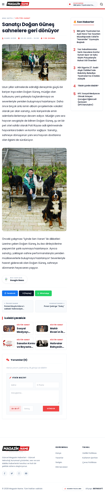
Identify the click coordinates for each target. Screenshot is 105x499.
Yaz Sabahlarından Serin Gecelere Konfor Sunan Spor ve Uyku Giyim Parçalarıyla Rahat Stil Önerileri (88, 55)
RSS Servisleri (61, 467)
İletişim (59, 462)
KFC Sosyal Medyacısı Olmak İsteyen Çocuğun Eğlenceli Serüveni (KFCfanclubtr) (89, 99)
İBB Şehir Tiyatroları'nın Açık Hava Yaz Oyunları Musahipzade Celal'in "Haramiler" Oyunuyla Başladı (88, 37)
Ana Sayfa (7, 18)
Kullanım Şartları (90, 457)
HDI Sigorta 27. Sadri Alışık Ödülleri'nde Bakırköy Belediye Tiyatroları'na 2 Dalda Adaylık (89, 73)
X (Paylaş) (27, 293)
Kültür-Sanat (22, 18)
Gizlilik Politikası (89, 453)
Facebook (11, 293)
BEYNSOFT (98, 488)
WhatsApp (44, 293)
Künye (58, 453)
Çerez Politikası (89, 462)
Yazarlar (59, 457)
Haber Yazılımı (74, 489)
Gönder (51, 408)
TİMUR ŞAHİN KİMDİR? (88, 85)
